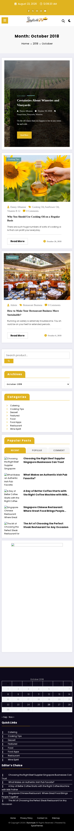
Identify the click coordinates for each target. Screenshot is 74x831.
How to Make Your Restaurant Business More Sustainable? (33, 312)
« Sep (4, 717)
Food (12, 418)
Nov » (11, 717)
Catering (14, 405)
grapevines (21, 114)
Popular (37, 450)
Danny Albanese (26, 111)
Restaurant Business (32, 305)
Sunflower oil (52, 207)
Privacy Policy (26, 818)
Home (13, 818)
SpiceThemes (37, 825)
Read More (24, 135)
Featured (14, 415)
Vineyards (31, 114)
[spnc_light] (70, 21)
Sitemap (56, 818)
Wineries (39, 114)
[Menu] (5, 20)
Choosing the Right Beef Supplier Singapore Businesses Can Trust (44, 460)
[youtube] (45, 10)
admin (13, 305)
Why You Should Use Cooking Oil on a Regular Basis (33, 218)
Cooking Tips (13, 159)
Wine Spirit (21, 96)
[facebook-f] (28, 10)
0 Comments (32, 211)
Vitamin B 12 (13, 211)
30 (18, 709)
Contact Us (42, 818)
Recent (15, 450)
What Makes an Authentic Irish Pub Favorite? (45, 476)
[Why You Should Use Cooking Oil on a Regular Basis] (37, 178)
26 (49, 704)
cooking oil (38, 207)
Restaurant (12, 257)
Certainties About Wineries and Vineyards (38, 103)
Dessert (14, 412)
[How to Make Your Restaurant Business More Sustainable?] (37, 276)
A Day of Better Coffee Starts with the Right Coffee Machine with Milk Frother (45, 492)
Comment (59, 450)
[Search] (63, 21)
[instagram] (41, 10)
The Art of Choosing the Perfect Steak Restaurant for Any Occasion (45, 525)
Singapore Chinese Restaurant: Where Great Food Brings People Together (43, 509)
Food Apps (15, 422)
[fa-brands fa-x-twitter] (32, 10)
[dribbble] (37, 10)
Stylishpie (31, 822)
